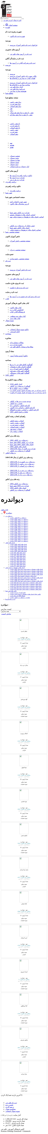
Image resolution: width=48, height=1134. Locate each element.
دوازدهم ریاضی (15, 102)
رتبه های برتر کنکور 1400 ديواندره (19, 526)
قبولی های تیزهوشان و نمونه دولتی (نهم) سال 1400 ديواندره (26, 581)
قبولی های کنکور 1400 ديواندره (18, 551)
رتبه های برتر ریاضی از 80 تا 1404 (22, 464)
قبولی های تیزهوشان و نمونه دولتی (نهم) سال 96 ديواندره (25, 587)
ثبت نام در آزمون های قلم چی (21, 54)
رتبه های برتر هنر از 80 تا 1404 (21, 473)
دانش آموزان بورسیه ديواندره (18, 592)
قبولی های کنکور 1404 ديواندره (18, 544)
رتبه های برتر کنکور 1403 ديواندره (19, 521)
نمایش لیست (6, 614)
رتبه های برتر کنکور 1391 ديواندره (19, 541)
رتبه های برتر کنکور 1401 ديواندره (19, 524)
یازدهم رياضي (15, 124)
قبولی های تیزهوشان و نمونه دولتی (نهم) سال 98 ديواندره (25, 584)
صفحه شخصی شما (12, 232)
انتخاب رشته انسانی (17, 427)
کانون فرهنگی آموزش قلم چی (12, 20)
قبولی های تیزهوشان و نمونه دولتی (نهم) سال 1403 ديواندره (26, 572)
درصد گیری (9, 1107)
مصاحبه (8, 334)
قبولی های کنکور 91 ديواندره (17, 566)
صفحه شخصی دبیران (17, 250)
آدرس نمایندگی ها (10, 599)
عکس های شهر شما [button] (11, 591)
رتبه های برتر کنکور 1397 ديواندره (19, 531)
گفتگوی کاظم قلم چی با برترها (21, 365)
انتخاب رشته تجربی (17, 425)
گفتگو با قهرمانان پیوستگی (19, 373)
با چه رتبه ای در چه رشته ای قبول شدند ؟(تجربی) (28, 390)
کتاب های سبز (15, 318)
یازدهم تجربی (15, 126)
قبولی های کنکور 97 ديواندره (17, 556)
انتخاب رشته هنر (16, 429)
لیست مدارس (6, 609)
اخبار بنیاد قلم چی (16, 87)
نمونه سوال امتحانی (12, 1111)
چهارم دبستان (15, 160)
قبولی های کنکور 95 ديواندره (17, 559)
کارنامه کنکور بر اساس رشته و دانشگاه (24, 410)
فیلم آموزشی (15, 332)
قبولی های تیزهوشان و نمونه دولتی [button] (15, 567)
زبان (11, 111)
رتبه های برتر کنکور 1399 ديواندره (19, 528)
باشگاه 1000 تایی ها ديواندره (17, 596)
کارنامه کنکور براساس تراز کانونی (22, 408)
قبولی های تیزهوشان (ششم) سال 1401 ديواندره (23, 576)
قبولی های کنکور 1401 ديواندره (18, 549)
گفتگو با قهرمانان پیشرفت (19, 371)
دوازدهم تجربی (15, 104)
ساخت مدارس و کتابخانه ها (20, 85)
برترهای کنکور (10, 453)
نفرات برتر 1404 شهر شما (19, 486)
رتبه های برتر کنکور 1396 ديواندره (19, 533)
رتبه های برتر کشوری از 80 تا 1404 (22, 462)
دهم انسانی (14, 134)
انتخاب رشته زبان (16, 431)
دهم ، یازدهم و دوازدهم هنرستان (21, 113)
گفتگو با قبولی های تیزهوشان (20, 367)
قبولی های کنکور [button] (10, 542)
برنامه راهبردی (10, 182)
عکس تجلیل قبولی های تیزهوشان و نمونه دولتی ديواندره (25, 594)
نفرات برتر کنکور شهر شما (19, 213)
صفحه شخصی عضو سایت (19, 259)
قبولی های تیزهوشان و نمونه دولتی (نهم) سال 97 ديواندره (25, 586)
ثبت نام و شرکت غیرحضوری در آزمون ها (25, 297)
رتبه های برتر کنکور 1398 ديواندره (19, 529)
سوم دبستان (14, 162)
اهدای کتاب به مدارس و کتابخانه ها (22, 78)
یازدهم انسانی (15, 128)
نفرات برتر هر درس (17, 180)
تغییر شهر (4, 510)
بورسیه (8, 65)
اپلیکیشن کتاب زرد (16, 310)
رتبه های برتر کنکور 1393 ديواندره (19, 538)
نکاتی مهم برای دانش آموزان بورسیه (23, 76)
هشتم (12, 145)
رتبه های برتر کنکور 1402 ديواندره (19, 523)
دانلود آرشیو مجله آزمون (19, 356)
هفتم (11, 147)
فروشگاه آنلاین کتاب (17, 312)
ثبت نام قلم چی (11, 1103)
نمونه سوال (9, 320)
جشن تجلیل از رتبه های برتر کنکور (22, 226)
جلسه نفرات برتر (16, 345)
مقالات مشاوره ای (17, 343)
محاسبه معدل (10, 1109)
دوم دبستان (14, 164)
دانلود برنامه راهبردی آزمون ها (21, 175)
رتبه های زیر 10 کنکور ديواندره (18, 518)
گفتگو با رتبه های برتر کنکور (20, 386)
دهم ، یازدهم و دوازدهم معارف (21, 115)
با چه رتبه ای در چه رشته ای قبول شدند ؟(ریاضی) (28, 393)
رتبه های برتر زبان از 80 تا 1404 (21, 475)
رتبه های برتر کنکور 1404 (19, 440)
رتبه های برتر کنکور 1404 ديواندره (19, 519)
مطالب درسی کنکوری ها (19, 388)
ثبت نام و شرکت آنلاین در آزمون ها (22, 63)
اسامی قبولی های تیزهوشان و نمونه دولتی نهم (27, 217)
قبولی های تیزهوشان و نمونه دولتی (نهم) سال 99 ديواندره (25, 582)
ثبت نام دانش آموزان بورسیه (20, 270)
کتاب (7, 299)
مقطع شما (9, 93)
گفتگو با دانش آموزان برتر (19, 369)
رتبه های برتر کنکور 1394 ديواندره (19, 536)
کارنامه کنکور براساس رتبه (20, 405)
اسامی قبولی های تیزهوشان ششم (22, 215)
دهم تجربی (14, 132)
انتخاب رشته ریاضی (17, 423)
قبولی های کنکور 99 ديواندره (17, 552)
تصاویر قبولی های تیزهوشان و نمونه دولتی (25, 230)
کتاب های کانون (15, 308)
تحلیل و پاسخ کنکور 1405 (19, 412)
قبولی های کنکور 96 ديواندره (17, 557)
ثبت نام (8, 261)
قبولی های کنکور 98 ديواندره (17, 554)
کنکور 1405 (9, 375)
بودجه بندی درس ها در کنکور (20, 401)
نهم (11, 143)
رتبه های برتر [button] (9, 516)
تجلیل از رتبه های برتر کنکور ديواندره (20, 597)
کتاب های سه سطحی (18, 316)
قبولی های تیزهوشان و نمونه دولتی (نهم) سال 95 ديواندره (25, 589)
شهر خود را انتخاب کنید (18, 202)
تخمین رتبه (9, 1105)
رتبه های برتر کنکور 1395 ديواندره (19, 534)
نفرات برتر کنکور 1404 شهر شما (21, 442)
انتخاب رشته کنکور (17, 421)
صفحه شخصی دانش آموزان (20, 241)
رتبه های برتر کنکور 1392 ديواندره (19, 539)
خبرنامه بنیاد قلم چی (17, 89)
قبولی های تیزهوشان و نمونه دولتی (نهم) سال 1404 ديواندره (26, 571)
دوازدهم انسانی (15, 106)
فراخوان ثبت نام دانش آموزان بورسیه (23, 45)
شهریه (7, 27)
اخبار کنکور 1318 (16, 384)
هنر (11, 108)
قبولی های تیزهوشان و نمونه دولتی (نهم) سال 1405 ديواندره (26, 569)
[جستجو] (23, 18)
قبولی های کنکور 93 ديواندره (17, 562)
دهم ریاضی (14, 130)
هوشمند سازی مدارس (18, 91)
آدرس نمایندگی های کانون (19, 204)
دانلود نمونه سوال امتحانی (19, 329)
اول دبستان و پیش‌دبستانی (19, 166)
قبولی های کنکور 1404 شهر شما (21, 444)
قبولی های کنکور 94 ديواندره (17, 561)
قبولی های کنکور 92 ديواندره (17, 564)
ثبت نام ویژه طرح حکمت (19, 288)
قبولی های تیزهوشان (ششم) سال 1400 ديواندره (23, 579)
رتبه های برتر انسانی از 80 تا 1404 (22, 466)
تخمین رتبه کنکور (16, 403)
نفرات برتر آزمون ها (17, 178)
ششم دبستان (15, 156)
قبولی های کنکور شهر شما (19, 228)
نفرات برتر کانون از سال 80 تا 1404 (22, 449)
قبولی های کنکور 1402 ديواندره (18, 547)
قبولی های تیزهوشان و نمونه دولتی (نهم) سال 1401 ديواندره (26, 577)
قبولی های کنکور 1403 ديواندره (18, 546)
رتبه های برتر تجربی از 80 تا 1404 (22, 470)
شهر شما (8, 193)
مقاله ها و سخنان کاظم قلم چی (21, 347)
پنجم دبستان (14, 158)
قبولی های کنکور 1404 (18, 447)
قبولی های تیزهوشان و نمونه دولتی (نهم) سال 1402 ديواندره (26, 574)
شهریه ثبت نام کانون (17, 36)
